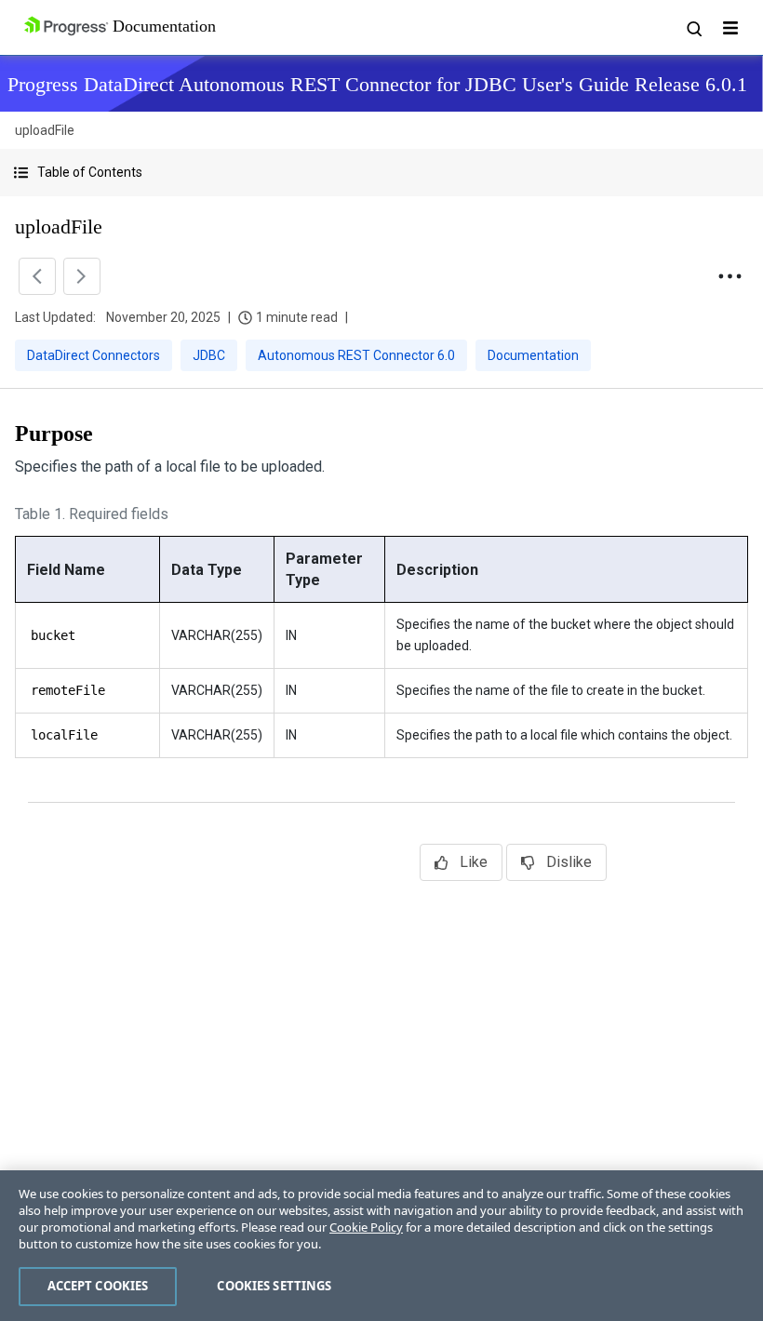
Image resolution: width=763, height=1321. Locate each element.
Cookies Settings (274, 1285)
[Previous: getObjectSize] (37, 276)
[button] (381, 172)
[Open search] (693, 28)
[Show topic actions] (729, 276)
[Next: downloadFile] (82, 276)
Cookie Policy (366, 1227)
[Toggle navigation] (730, 28)
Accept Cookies (98, 1285)
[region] (381, 1245)
